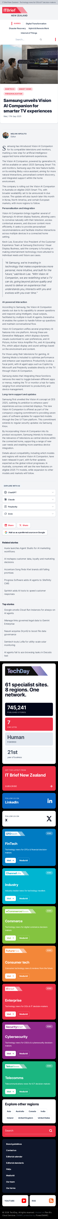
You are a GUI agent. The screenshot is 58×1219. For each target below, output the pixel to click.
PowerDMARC (42, 1215)
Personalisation (13, 94)
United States (44, 1118)
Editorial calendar (14, 1156)
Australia (20, 1111)
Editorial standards (15, 1163)
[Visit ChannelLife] (20, 873)
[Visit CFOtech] (20, 834)
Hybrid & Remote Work (39, 28)
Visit (9, 860)
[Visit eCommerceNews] (20, 911)
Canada (32, 1111)
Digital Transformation (36, 23)
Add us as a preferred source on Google (27, 532)
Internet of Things (29, 33)
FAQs (8, 1169)
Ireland (10, 1118)
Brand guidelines (14, 1144)
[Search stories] (50, 1130)
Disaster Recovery (17, 28)
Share (10, 525)
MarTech (9, 89)
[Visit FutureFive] (20, 951)
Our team (10, 1182)
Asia (9, 1111)
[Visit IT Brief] (20, 989)
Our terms (10, 1188)
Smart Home (25, 89)
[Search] (41, 39)
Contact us (11, 1150)
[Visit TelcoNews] (20, 1066)
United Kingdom (25, 1118)
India (43, 1111)
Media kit (23, 860)
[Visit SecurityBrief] (20, 1027)
